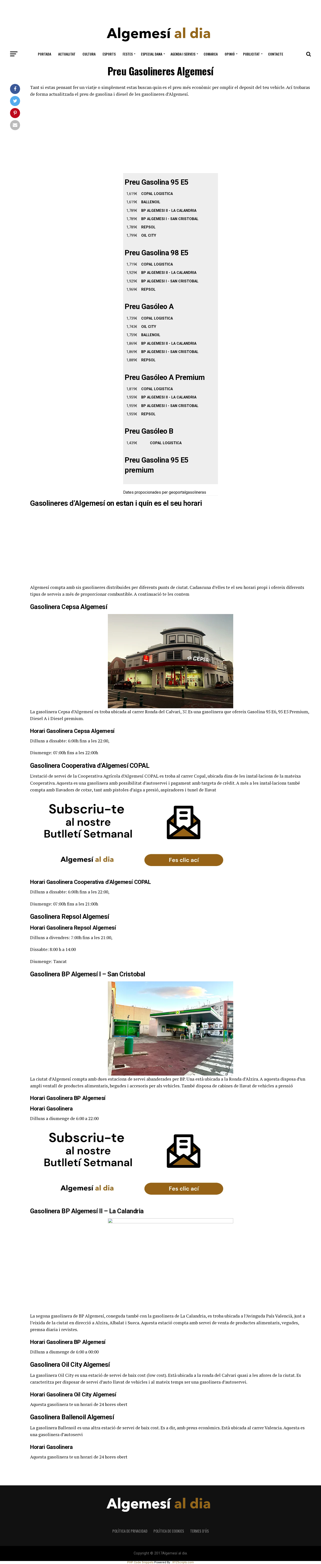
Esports (109, 54)
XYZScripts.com (183, 1562)
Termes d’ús (199, 1531)
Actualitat (66, 54)
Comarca (211, 54)
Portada (44, 54)
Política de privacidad (129, 1531)
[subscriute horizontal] (130, 872)
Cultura (89, 54)
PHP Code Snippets (140, 1562)
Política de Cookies (168, 1531)
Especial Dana (151, 54)
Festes (128, 54)
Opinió (230, 54)
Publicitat (251, 54)
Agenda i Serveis (183, 54)
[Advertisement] (160, 10)
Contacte (275, 54)
